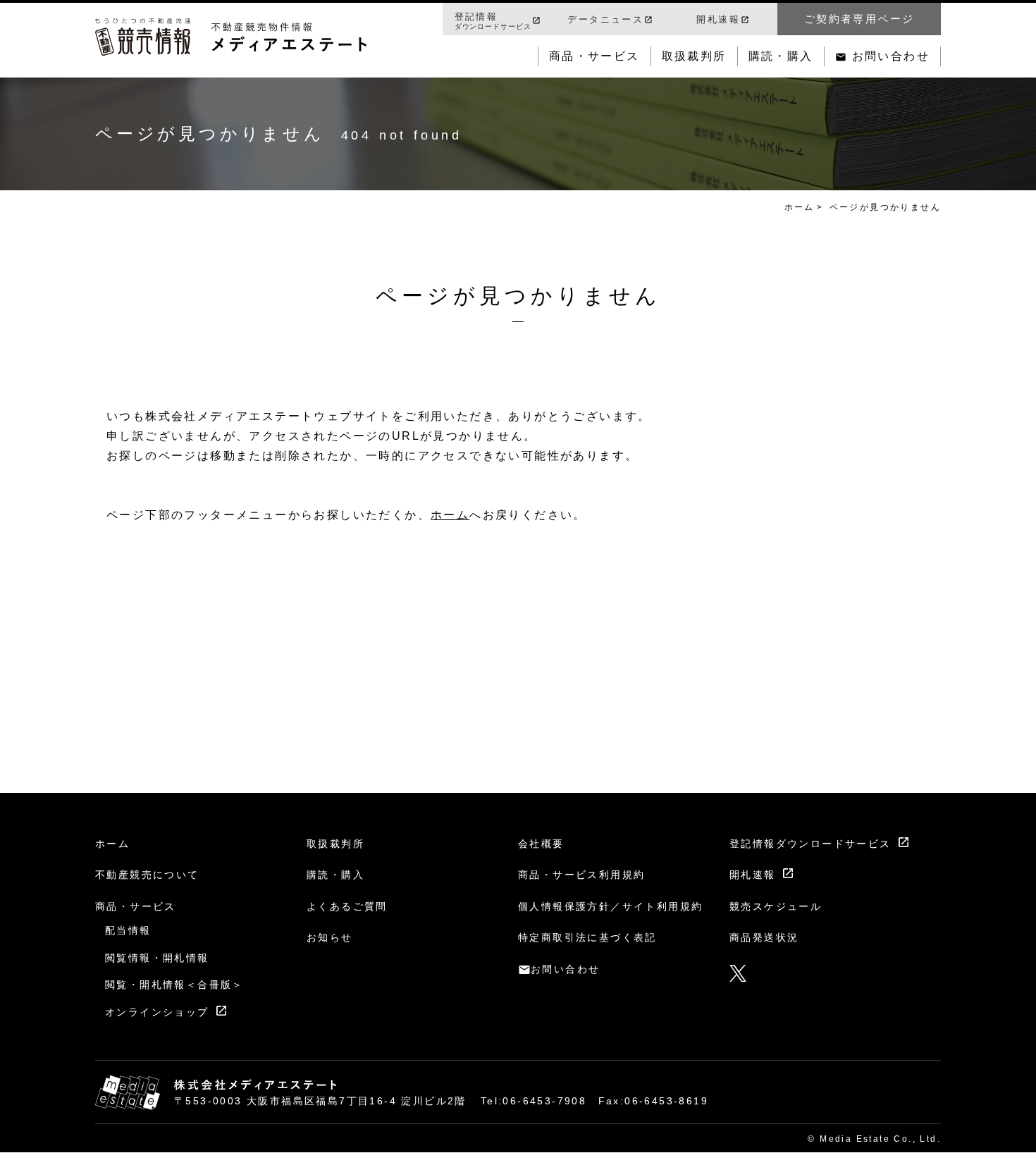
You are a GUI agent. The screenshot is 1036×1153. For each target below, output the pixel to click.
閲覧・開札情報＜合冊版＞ (174, 984)
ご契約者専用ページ (859, 19)
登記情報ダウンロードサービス (810, 843)
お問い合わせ (891, 56)
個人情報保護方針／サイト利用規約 (610, 906)
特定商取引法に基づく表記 (587, 937)
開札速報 (718, 19)
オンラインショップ (157, 1012)
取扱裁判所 (694, 56)
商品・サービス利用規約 (581, 874)
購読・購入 (780, 56)
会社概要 (541, 843)
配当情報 (128, 930)
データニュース (605, 19)
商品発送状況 (763, 937)
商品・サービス (594, 56)
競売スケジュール (775, 906)
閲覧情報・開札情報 (157, 957)
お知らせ (330, 937)
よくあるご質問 (347, 906)
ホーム (799, 207)
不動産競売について (147, 874)
